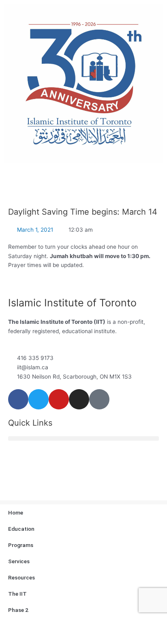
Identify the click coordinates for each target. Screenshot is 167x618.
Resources (21, 577)
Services (19, 561)
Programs (20, 545)
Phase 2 (18, 610)
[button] (83, 438)
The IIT (17, 593)
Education (21, 528)
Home (15, 512)
